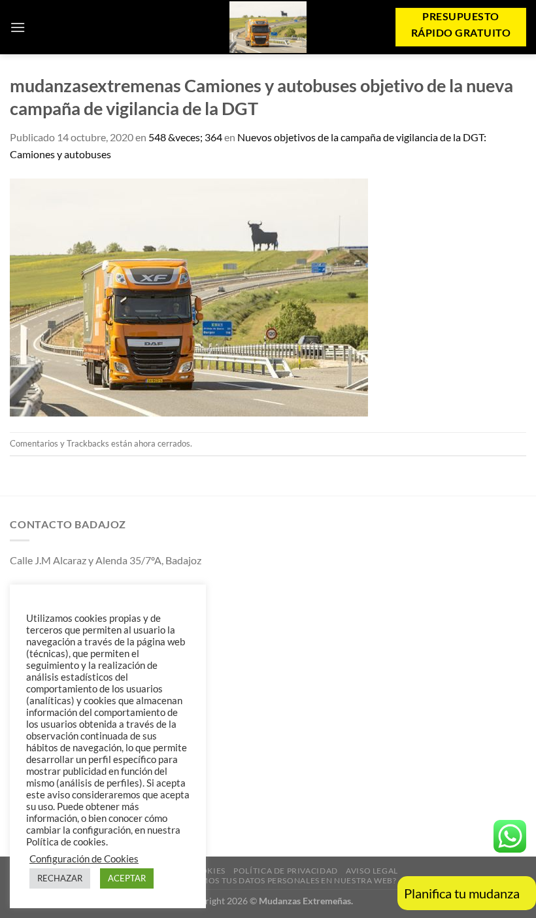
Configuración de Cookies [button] (84, 858)
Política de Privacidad (285, 871)
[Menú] (17, 27)
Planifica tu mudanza (462, 893)
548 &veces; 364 (185, 137)
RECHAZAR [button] (59, 878)
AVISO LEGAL (372, 871)
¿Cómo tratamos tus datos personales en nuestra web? (269, 880)
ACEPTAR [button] (127, 878)
